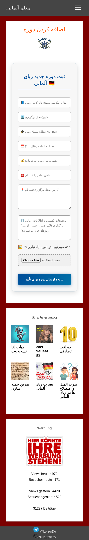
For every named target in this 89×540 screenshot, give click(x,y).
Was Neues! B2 (42, 351)
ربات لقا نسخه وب (19, 349)
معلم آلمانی (18, 7)
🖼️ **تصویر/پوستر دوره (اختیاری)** (44, 247)
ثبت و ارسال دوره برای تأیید (44, 279)
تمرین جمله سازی (20, 386)
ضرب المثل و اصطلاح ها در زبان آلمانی (68, 390)
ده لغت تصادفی (66, 349)
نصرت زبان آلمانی (44, 386)
